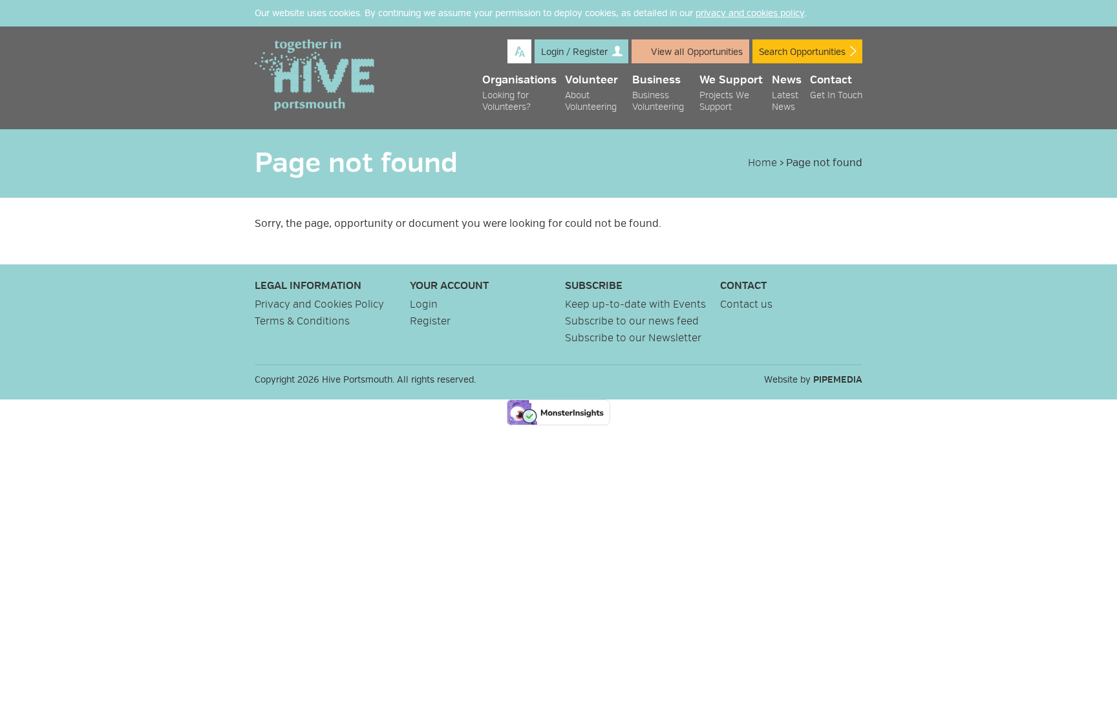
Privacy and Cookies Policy (319, 304)
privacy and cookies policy (750, 13)
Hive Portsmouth (314, 75)
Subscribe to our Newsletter (633, 338)
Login (424, 304)
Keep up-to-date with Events (635, 304)
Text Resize (519, 51)
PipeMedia (837, 379)
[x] (855, 13)
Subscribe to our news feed (632, 321)
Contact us (746, 304)
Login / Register (574, 52)
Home (762, 162)
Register (430, 321)
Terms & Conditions (302, 321)
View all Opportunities (697, 52)
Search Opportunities (802, 52)
